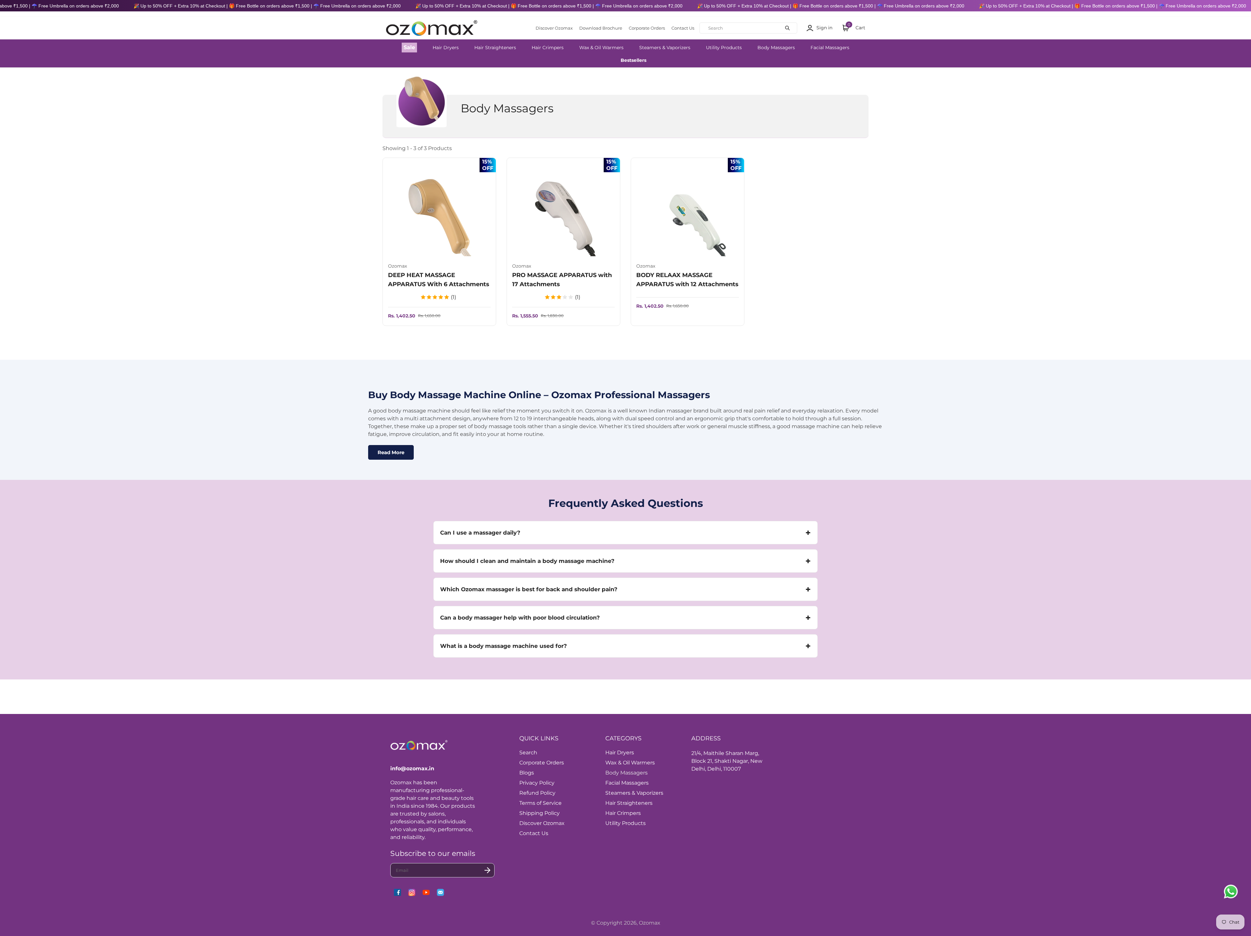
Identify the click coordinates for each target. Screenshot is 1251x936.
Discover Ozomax (554, 28)
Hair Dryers (446, 47)
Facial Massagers (830, 47)
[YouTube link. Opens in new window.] (426, 892)
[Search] (787, 28)
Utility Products (724, 47)
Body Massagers (776, 47)
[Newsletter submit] (487, 870)
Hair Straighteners (495, 47)
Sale (409, 47)
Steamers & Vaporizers (664, 47)
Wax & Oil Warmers (601, 47)
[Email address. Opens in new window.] (440, 892)
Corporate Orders (647, 28)
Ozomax (649, 923)
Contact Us (682, 28)
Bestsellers (633, 60)
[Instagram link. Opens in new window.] (412, 892)
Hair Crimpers (548, 47)
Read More (391, 452)
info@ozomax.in (412, 768)
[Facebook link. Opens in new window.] (397, 892)
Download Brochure (600, 28)
